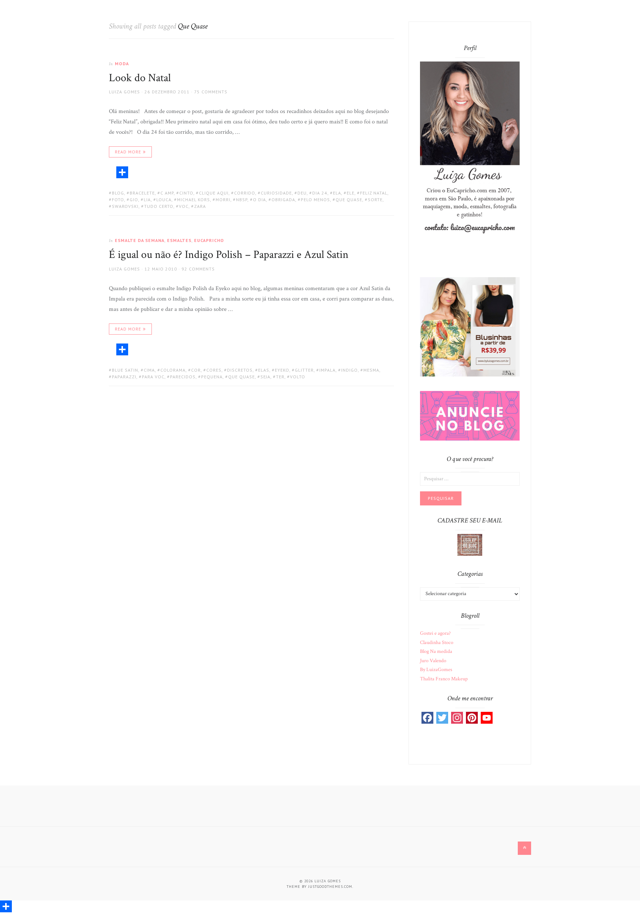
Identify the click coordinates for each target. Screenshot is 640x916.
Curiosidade (276, 193)
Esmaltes (179, 240)
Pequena (212, 376)
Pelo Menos (315, 199)
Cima (149, 370)
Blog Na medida (436, 651)
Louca (163, 199)
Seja (265, 376)
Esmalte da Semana (139, 240)
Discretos (240, 370)
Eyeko (282, 370)
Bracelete (142, 193)
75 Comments (210, 91)
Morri (223, 199)
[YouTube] (486, 718)
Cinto (186, 193)
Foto (118, 199)
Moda (122, 63)
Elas (263, 370)
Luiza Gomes (124, 91)
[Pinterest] (471, 718)
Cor (196, 370)
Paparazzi (124, 376)
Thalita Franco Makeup (444, 679)
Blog (118, 193)
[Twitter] (442, 718)
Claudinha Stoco (436, 642)
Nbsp (241, 199)
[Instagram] (457, 718)
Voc (184, 206)
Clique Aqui (214, 193)
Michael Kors (193, 199)
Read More (128, 152)
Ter (280, 376)
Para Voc (153, 376)
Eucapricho (209, 240)
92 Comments (198, 269)
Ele (350, 193)
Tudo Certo (158, 206)
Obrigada (283, 199)
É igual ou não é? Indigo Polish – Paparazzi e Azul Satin (229, 255)
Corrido (244, 193)
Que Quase (349, 199)
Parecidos (183, 376)
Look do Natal (140, 78)
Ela (337, 193)
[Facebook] (427, 718)
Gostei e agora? (435, 633)
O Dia (259, 199)
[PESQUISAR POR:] (470, 478)
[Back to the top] (524, 848)
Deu (302, 193)
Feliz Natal (373, 193)
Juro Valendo (433, 660)
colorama (173, 370)
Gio (134, 199)
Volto (297, 376)
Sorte (375, 199)
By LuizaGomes (436, 669)
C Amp (167, 193)
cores (213, 370)
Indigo (349, 370)
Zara (200, 206)
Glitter (304, 370)
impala (327, 370)
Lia (147, 199)
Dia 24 (319, 193)
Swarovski (125, 206)
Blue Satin (125, 370)
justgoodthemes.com (330, 886)
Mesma (371, 370)
